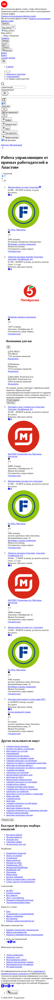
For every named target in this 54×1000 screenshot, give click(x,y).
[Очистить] (4, 93)
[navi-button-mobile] (3, 61)
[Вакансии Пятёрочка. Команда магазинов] (29, 293)
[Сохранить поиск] (3, 100)
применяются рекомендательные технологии (23, 972)
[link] (5, 47)
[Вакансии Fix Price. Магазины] (29, 212)
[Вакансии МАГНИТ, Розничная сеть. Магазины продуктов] (29, 437)
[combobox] (13, 87)
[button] (4, 53)
